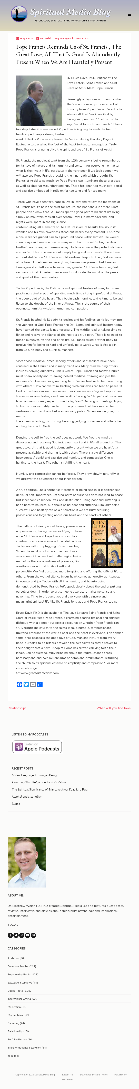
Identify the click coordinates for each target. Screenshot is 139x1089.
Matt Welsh (45, 38)
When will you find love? (114, 708)
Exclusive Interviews (20, 983)
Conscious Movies (18, 966)
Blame (16, 804)
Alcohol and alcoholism (27, 797)
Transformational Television (24, 1048)
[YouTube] (27, 935)
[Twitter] (16, 935)
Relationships (17, 708)
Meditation (14, 1007)
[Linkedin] (21, 935)
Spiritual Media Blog (44, 1074)
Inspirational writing (19, 999)
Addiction (13, 958)
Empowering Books (65, 38)
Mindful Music (16, 1015)
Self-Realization (17, 1039)
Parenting (13, 1023)
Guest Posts (82, 38)
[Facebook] (10, 935)
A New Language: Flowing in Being (34, 775)
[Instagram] (33, 935)
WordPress (68, 1079)
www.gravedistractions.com (40, 673)
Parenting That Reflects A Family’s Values (39, 782)
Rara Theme (101, 1074)
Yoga (10, 1056)
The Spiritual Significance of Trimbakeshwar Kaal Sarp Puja (49, 790)
